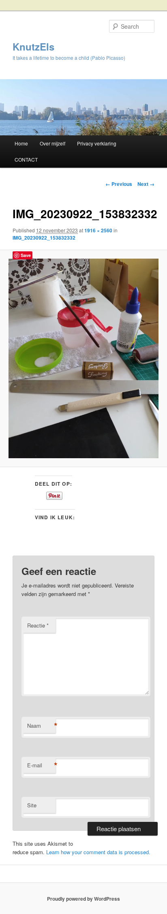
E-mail (41, 765)
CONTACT (26, 159)
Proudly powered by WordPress (83, 898)
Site (31, 805)
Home (21, 143)
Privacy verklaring (96, 143)
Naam (41, 725)
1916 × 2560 (98, 230)
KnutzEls (33, 46)
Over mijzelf (52, 143)
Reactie (38, 625)
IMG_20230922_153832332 (44, 237)
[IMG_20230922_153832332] (83, 358)
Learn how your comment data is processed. (98, 852)
